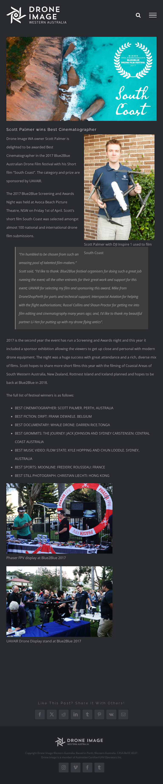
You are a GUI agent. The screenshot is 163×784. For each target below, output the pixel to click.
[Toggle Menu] (153, 15)
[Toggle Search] (138, 15)
